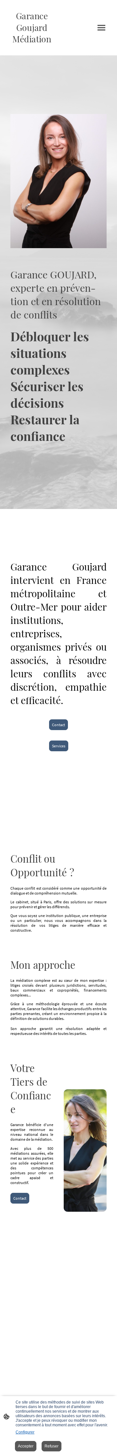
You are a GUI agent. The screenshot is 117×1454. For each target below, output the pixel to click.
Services (58, 745)
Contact (58, 724)
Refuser (51, 1446)
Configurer (25, 1432)
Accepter (25, 1446)
